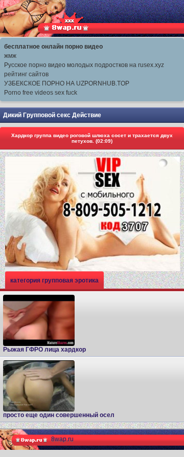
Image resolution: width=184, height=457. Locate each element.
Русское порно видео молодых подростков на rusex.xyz (84, 65)
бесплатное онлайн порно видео (53, 46)
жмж (10, 55)
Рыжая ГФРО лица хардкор (44, 349)
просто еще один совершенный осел (58, 415)
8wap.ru (62, 439)
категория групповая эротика (54, 280)
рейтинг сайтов (26, 74)
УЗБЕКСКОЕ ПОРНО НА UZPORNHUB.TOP (66, 83)
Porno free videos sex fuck (40, 92)
